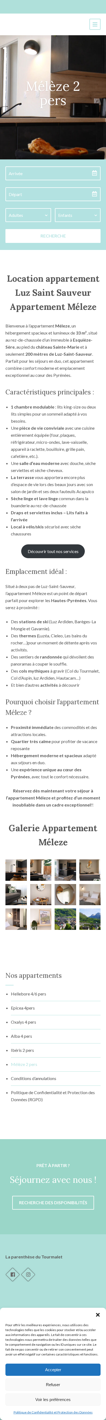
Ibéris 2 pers (22, 1050)
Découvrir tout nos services (53, 551)
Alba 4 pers (21, 1036)
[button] (98, 1314)
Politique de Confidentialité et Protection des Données (53, 1412)
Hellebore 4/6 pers (28, 993)
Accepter (53, 1369)
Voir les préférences (53, 1399)
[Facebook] (12, 1274)
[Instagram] (28, 1274)
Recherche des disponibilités (53, 1202)
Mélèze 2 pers (24, 1064)
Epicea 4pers (23, 1007)
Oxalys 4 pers (23, 1021)
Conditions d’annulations (33, 1078)
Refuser (53, 1384)
